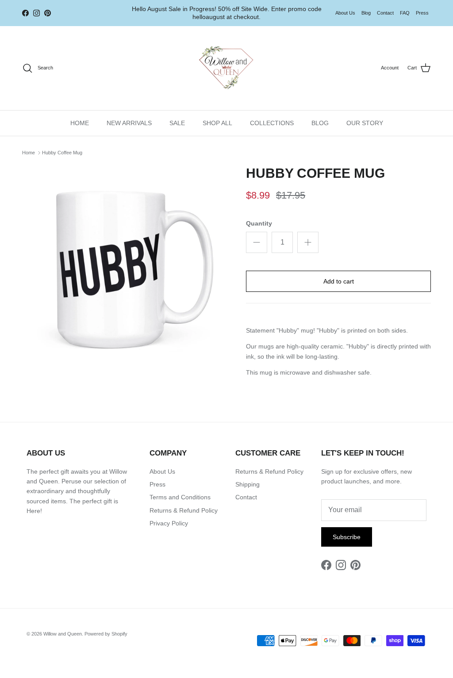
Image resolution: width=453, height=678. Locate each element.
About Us (345, 12)
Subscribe (347, 536)
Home (28, 152)
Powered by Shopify (105, 633)
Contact (385, 12)
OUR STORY (364, 122)
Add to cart (338, 281)
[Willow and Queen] (226, 68)
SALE (177, 122)
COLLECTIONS (272, 122)
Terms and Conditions (180, 497)
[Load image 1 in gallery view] (124, 267)
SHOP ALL (217, 122)
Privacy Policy (169, 523)
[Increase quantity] (308, 242)
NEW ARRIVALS (129, 122)
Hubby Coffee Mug (62, 152)
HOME (79, 122)
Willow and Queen (62, 633)
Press (422, 12)
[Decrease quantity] (256, 242)
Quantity (259, 223)
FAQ (405, 12)
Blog (366, 12)
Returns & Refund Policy (184, 510)
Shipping (247, 484)
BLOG (320, 122)
